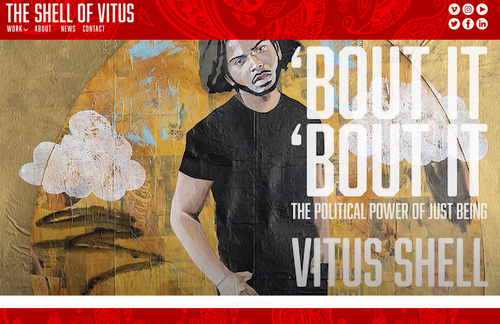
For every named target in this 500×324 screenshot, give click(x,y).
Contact (94, 28)
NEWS (68, 28)
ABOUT (43, 28)
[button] (18, 28)
